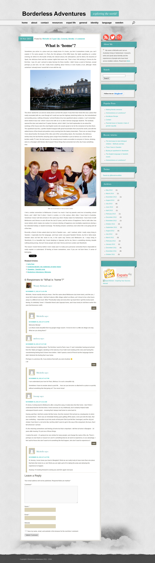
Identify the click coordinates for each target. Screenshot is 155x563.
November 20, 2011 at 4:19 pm (39, 322)
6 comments (80, 39)
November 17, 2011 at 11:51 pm (36, 291)
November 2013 (111, 197)
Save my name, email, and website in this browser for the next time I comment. (52, 531)
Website (27, 523)
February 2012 (111, 241)
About (34, 23)
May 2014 (109, 190)
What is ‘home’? (60, 45)
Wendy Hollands (40, 285)
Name (27, 506)
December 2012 (111, 217)
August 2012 (110, 231)
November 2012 (111, 220)
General (83, 23)
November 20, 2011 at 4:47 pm (39, 457)
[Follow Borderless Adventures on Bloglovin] (113, 95)
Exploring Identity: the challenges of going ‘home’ (44, 267)
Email (27, 515)
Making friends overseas (114, 109)
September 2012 (111, 227)
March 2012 (110, 237)
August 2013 (110, 200)
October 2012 (110, 224)
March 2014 (110, 193)
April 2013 (109, 210)
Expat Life (71, 23)
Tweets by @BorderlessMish (112, 175)
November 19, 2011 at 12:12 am (36, 402)
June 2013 (109, 207)
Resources (57, 23)
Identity (94, 23)
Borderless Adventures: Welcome (39, 272)
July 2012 (109, 234)
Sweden (119, 23)
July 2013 (109, 204)
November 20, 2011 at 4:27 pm (39, 378)
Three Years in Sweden (113, 147)
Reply (93, 308)
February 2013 (111, 214)
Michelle (45, 39)
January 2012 (110, 244)
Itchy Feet (30, 264)
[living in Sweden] (109, 278)
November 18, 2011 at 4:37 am (36, 344)
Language (107, 23)
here (128, 61)
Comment (28, 484)
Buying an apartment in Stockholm (117, 151)
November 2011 (111, 251)
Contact (45, 23)
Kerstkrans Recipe (112, 116)
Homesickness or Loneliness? (116, 113)
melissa (36, 338)
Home (25, 23)
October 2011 (110, 254)
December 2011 (111, 248)
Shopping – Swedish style (36, 269)
